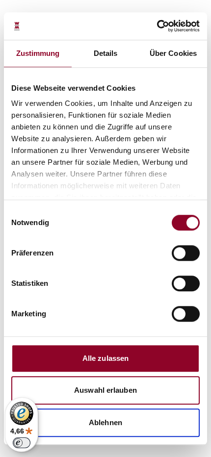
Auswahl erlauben (105, 390)
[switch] (186, 253)
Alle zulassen (105, 358)
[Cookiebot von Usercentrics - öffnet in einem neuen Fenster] (157, 26)
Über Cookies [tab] (173, 53)
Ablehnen (105, 422)
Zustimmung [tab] (38, 53)
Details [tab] (106, 53)
